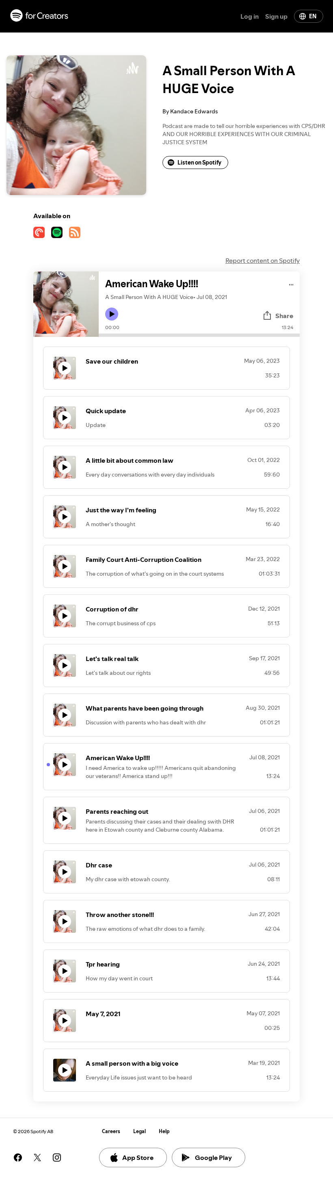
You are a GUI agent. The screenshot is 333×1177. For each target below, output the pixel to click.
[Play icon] (111, 314)
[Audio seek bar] (199, 335)
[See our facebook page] (18, 1157)
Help (164, 1131)
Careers (111, 1131)
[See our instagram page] (57, 1157)
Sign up (276, 16)
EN (312, 16)
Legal (139, 1131)
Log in (249, 16)
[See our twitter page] (37, 1157)
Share (284, 315)
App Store (138, 1157)
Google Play (213, 1157)
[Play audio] (291, 283)
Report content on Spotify (262, 260)
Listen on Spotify (199, 162)
